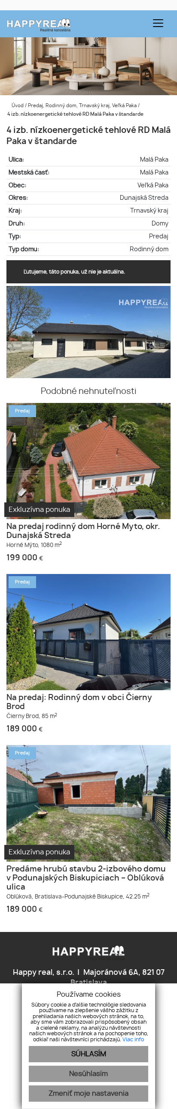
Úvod (17, 105)
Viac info (133, 1039)
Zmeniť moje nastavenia (88, 1093)
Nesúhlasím (88, 1073)
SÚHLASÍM (88, 1054)
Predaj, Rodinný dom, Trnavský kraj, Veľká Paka (83, 105)
